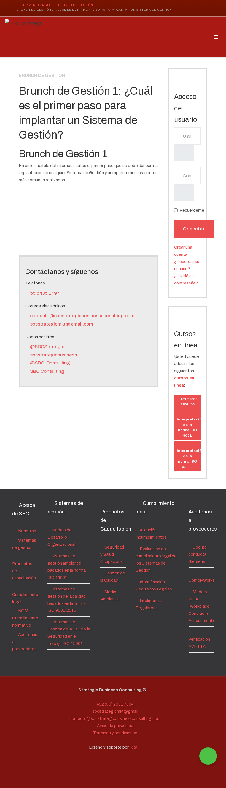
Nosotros (26, 531)
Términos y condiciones (114, 733)
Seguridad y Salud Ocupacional (112, 554)
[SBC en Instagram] (178, 8)
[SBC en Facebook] (165, 8)
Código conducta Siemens (198, 554)
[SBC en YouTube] (203, 8)
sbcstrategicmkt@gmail (115, 711)
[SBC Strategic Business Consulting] (23, 37)
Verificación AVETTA (199, 643)
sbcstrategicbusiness (53, 355)
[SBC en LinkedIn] (191, 8)
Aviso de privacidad (114, 725)
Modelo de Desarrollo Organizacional (61, 537)
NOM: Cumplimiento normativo (25, 618)
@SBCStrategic (46, 346)
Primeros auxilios (188, 401)
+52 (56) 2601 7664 (115, 704)
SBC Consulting (46, 371)
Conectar (194, 228)
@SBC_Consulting (49, 363)
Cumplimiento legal (25, 598)
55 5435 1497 (44, 293)
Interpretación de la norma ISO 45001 (189, 459)
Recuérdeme (191, 210)
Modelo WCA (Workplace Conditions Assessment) (201, 606)
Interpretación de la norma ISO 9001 (189, 427)
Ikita (133, 747)
